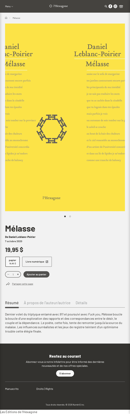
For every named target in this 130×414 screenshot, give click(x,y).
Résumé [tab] (12, 302)
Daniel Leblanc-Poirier (22, 236)
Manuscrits (12, 388)
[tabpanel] (65, 322)
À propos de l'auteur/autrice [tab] (47, 302)
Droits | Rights (44, 388)
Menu (8, 6)
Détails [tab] (81, 302)
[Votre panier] (121, 6)
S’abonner (65, 373)
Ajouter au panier (36, 274)
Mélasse (16, 18)
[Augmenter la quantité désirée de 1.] (18, 274)
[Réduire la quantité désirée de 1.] (7, 274)
